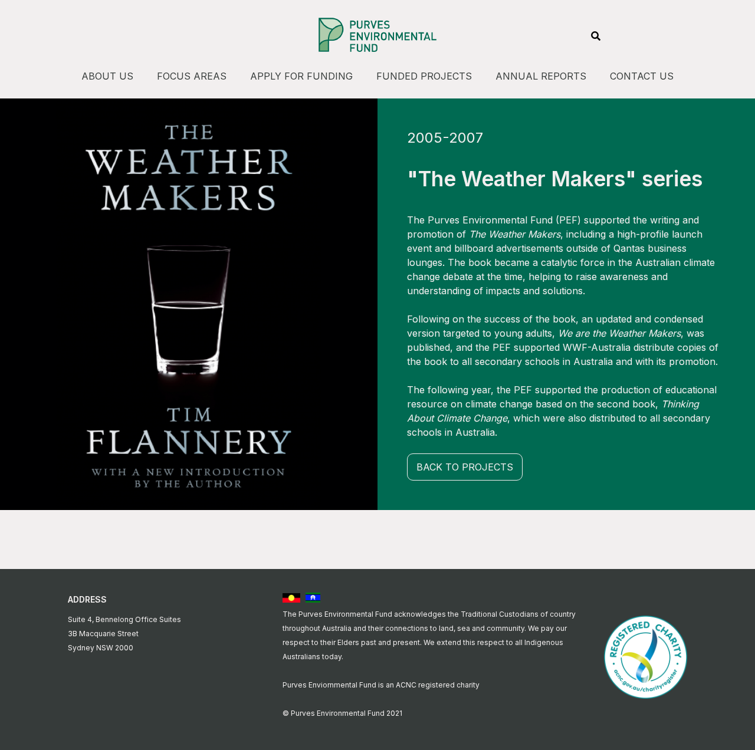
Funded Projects (424, 76)
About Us (107, 76)
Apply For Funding (301, 76)
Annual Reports (540, 76)
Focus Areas (191, 76)
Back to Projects (464, 467)
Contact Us (642, 76)
